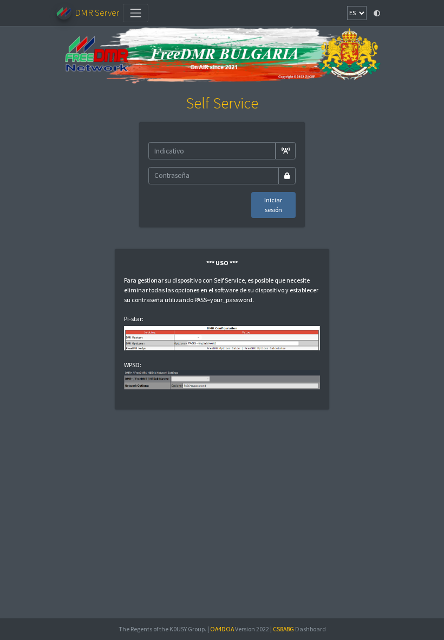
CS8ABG (283, 629)
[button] (377, 13)
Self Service (222, 103)
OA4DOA (222, 629)
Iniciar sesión (273, 205)
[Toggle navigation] (136, 13)
